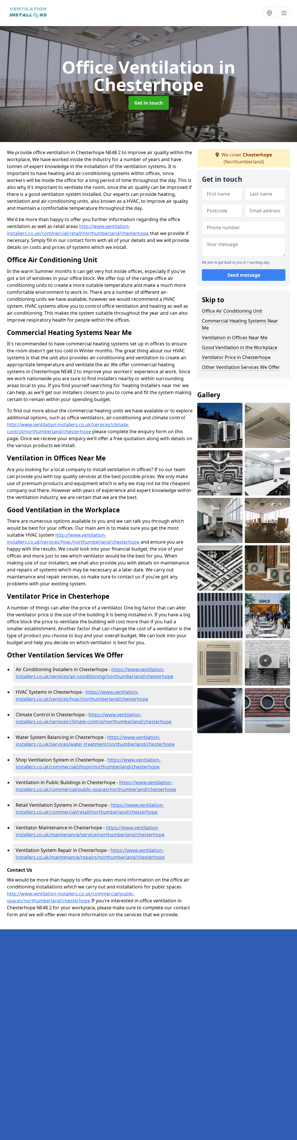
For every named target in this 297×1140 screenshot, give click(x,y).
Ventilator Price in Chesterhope (236, 357)
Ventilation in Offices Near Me (234, 337)
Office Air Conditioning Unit (232, 311)
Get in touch (148, 103)
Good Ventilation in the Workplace (239, 347)
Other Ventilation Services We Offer (241, 367)
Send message (243, 275)
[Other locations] (269, 13)
